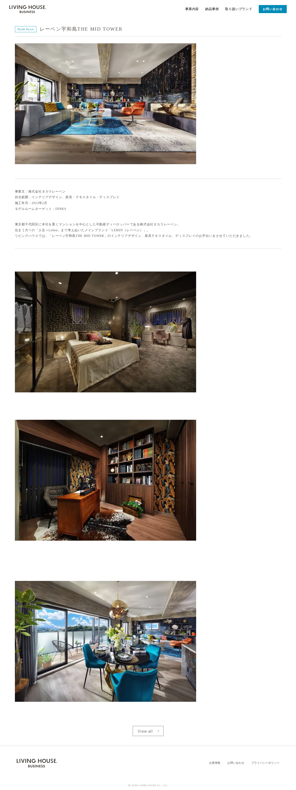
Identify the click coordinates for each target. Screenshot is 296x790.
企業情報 (214, 762)
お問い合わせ (235, 762)
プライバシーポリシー (265, 762)
